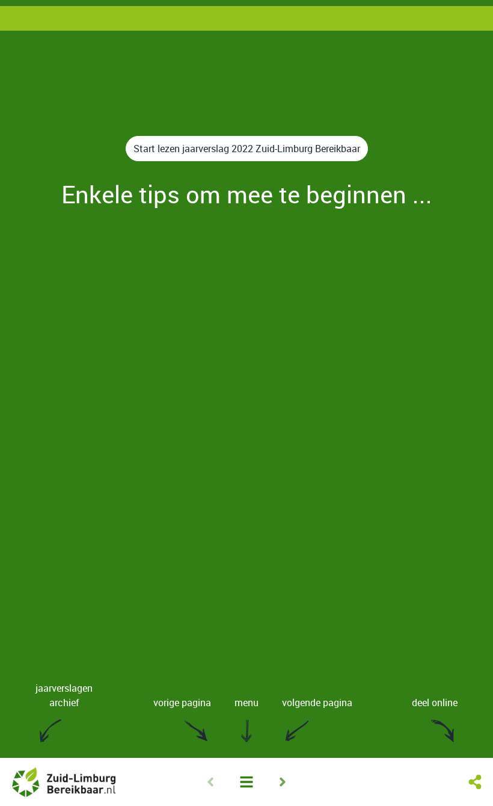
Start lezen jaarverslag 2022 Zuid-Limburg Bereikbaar (246, 148)
